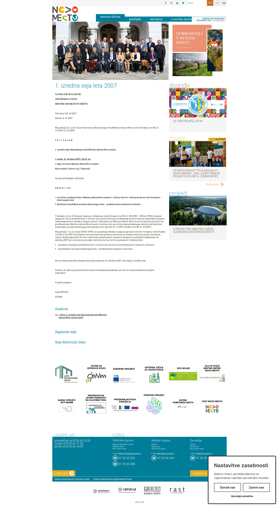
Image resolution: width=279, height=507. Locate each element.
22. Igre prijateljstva (187, 121)
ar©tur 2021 (139, 502)
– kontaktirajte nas (211, 19)
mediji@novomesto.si (204, 453)
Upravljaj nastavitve (242, 496)
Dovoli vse (227, 487)
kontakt (217, 3)
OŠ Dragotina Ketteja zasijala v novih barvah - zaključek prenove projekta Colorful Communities (196, 173)
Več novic (212, 184)
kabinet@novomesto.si (165, 453)
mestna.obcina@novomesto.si (129, 453)
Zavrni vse (256, 487)
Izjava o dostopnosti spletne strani (72, 479)
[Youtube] (177, 3)
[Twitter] (183, 3)
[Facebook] (166, 3)
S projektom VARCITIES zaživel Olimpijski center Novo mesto (193, 230)
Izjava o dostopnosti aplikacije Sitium (112, 479)
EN (224, 3)
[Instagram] (171, 3)
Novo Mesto (72, 13)
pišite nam (61, 473)
